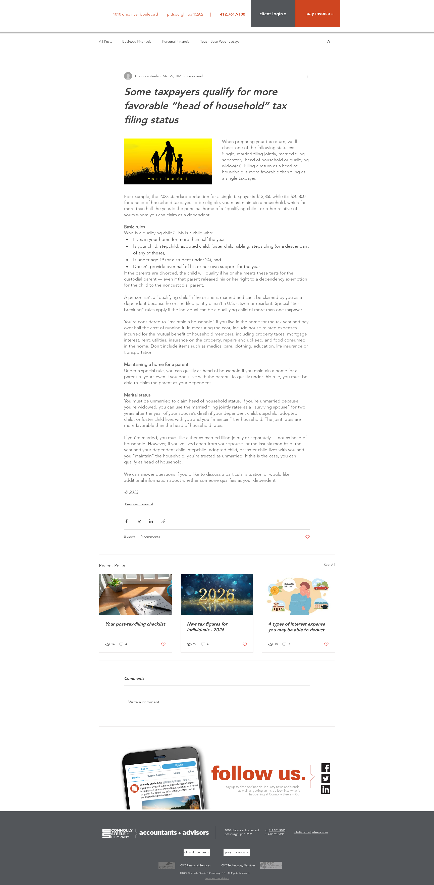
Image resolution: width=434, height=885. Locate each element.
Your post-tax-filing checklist (135, 624)
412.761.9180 (277, 830)
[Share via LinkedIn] (151, 521)
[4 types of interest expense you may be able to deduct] (298, 594)
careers (333, 69)
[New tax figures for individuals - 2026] (217, 594)
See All (329, 565)
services (332, 51)
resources (331, 57)
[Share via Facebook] (126, 521)
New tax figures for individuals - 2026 (207, 627)
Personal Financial (176, 41)
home (335, 39)
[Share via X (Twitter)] (138, 521)
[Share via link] (163, 521)
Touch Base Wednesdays (219, 41)
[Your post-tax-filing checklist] (135, 594)
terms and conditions (217, 878)
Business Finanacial (137, 41)
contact (333, 75)
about (334, 45)
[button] (273, 13)
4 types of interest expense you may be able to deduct (296, 627)
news (335, 63)
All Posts (105, 41)
